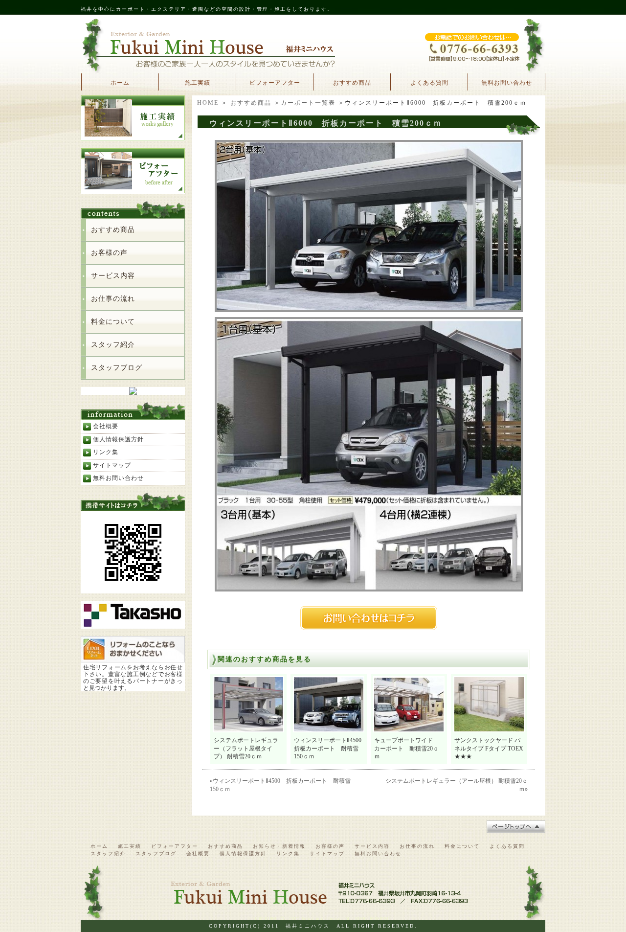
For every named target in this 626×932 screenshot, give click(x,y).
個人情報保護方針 (118, 439)
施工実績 (197, 82)
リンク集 (105, 452)
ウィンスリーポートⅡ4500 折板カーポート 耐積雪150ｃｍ (330, 748)
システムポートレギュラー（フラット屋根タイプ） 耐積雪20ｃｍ (246, 748)
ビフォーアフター (274, 82)
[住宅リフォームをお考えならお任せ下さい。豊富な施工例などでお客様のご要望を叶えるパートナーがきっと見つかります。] (133, 658)
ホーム (120, 82)
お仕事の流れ (113, 298)
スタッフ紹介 (113, 344)
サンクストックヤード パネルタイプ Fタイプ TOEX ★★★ (491, 748)
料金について (113, 321)
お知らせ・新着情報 (279, 846)
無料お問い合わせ (506, 82)
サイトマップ (112, 465)
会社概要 (105, 426)
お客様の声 (109, 252)
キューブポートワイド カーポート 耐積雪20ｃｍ (406, 748)
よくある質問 (429, 82)
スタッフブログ (116, 367)
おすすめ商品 (352, 82)
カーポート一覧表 (308, 102)
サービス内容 (113, 275)
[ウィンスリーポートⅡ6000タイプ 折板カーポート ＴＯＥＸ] (369, 308)
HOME (208, 102)
